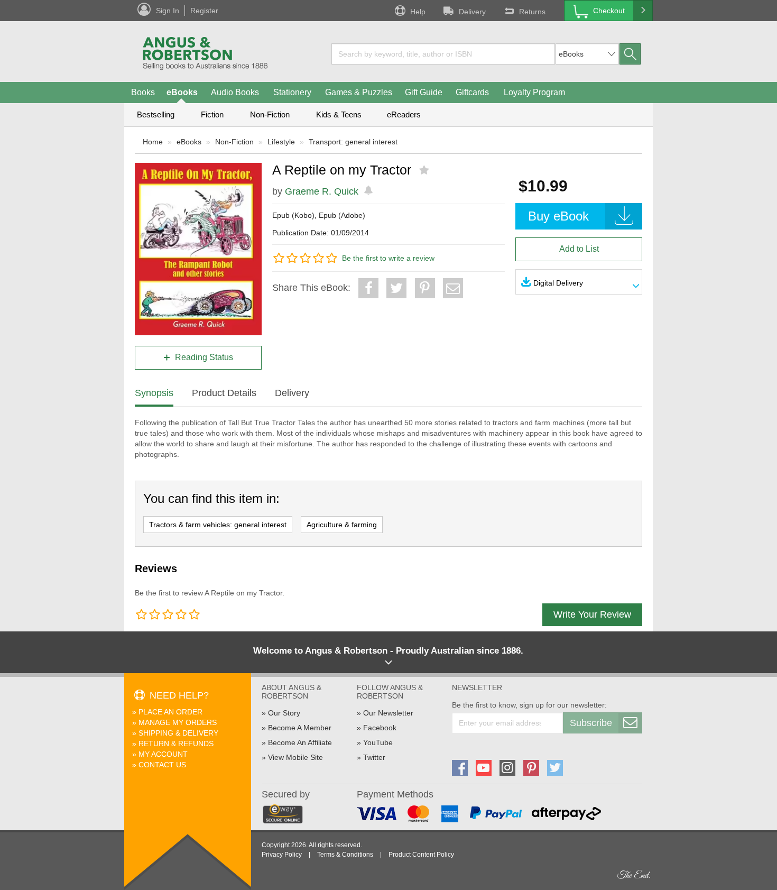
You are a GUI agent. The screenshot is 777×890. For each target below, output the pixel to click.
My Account (163, 754)
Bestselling (155, 114)
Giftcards (472, 92)
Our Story (284, 713)
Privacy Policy (282, 854)
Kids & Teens (339, 114)
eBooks (182, 92)
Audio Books (235, 92)
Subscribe (591, 723)
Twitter (374, 757)
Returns (532, 11)
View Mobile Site (295, 757)
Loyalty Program (534, 92)
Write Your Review (592, 614)
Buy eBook (558, 216)
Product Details (224, 393)
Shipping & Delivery (178, 733)
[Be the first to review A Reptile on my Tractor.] (425, 170)
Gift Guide (423, 92)
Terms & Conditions (345, 854)
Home (153, 141)
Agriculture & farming (342, 524)
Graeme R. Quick (321, 191)
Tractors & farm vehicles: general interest (217, 524)
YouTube (378, 742)
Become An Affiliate (300, 742)
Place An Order (170, 712)
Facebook (379, 727)
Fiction (212, 114)
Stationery (292, 92)
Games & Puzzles (358, 92)
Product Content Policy (421, 854)
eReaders (404, 114)
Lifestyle (281, 141)
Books (143, 92)
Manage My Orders (177, 722)
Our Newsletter (388, 713)
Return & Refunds (176, 743)
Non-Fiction (270, 114)
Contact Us (162, 764)
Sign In (167, 10)
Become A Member (299, 727)
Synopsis (154, 393)
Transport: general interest (353, 141)
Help (418, 11)
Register (204, 10)
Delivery (472, 11)
